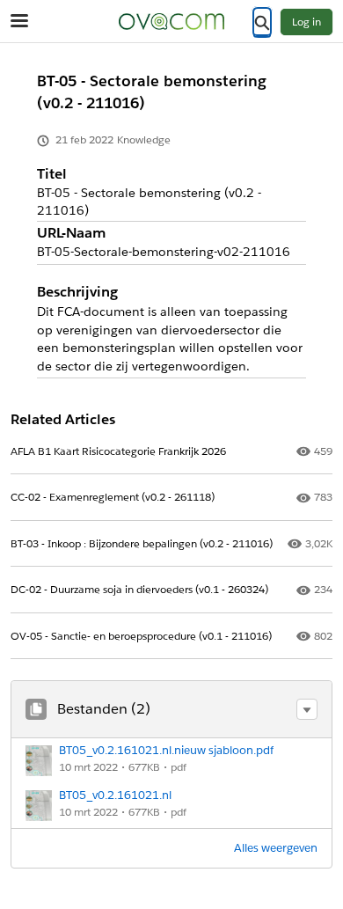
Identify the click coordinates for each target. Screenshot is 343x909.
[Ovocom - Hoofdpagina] (171, 21)
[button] (306, 709)
